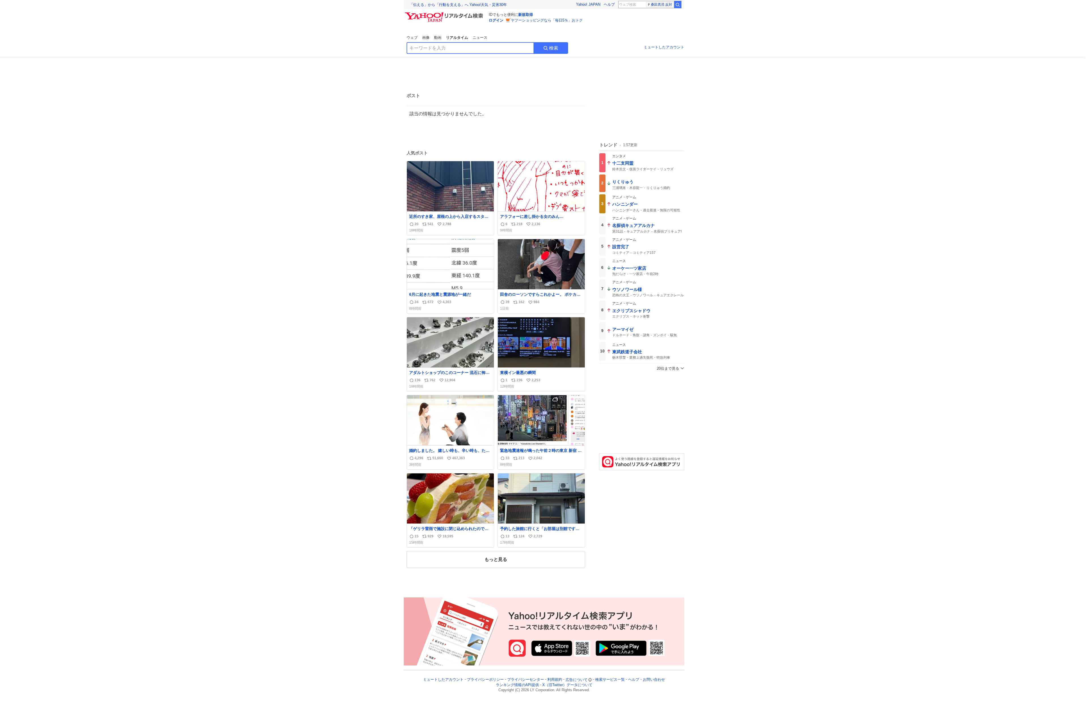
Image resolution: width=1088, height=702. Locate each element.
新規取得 (525, 14)
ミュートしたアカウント (664, 47)
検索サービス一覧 (610, 680)
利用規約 (554, 680)
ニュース (480, 37)
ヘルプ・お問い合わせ (646, 680)
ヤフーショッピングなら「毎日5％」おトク (547, 20)
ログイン (496, 20)
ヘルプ (609, 4)
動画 (437, 37)
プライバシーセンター (525, 680)
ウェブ (412, 37)
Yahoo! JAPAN (588, 4)
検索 (553, 48)
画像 (426, 37)
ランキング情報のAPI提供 (517, 685)
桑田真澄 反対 (661, 5)
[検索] (677, 4)
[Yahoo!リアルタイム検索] (445, 14)
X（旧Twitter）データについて (567, 685)
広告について (577, 680)
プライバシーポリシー (485, 680)
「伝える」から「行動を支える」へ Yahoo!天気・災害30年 (458, 5)
